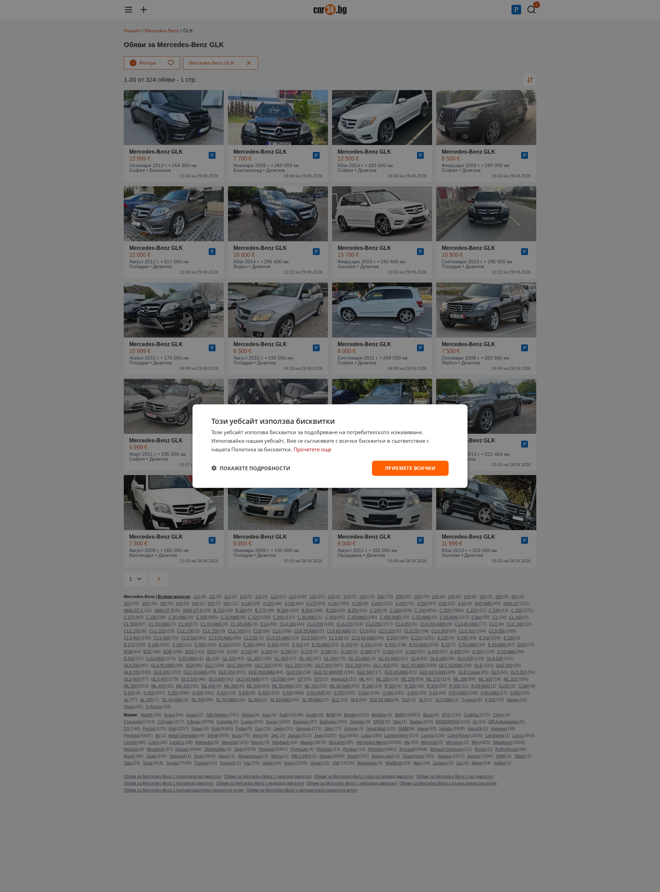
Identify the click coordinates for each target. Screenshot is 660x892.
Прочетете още (312, 449)
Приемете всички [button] (410, 467)
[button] (250, 468)
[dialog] (330, 446)
